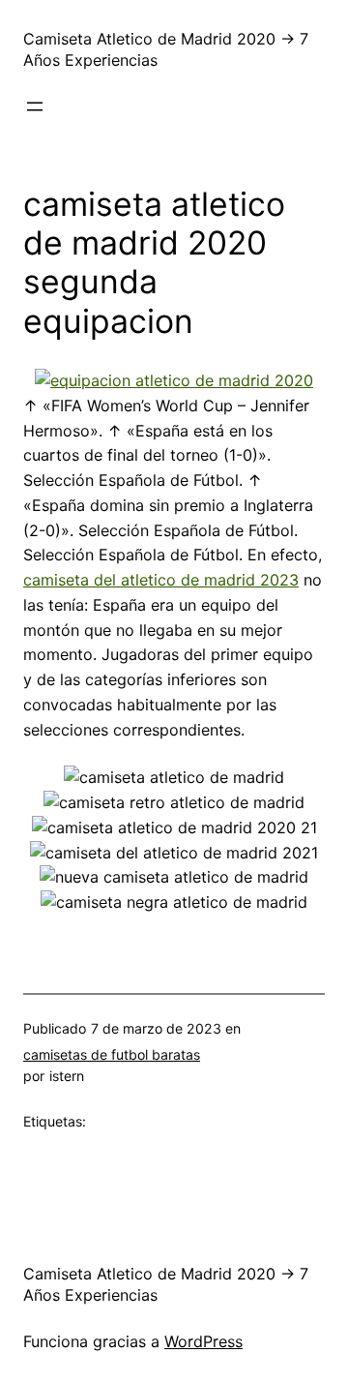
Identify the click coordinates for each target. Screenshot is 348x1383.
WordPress (203, 1341)
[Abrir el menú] (34, 106)
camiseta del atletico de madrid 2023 (161, 579)
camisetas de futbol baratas (111, 1054)
